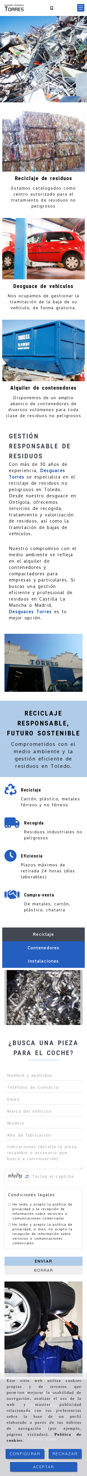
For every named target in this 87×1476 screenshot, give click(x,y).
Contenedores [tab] (44, 947)
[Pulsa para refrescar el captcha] (27, 1176)
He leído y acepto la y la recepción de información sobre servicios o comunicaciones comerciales (42, 1211)
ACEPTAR (43, 1466)
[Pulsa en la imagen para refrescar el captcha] (16, 1176)
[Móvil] (51, 7)
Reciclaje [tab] (43, 934)
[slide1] (43, 99)
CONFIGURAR (25, 1453)
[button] (80, 8)
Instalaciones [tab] (43, 961)
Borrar (43, 1270)
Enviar (43, 1261)
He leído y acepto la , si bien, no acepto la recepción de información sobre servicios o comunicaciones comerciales (42, 1234)
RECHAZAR (64, 1453)
